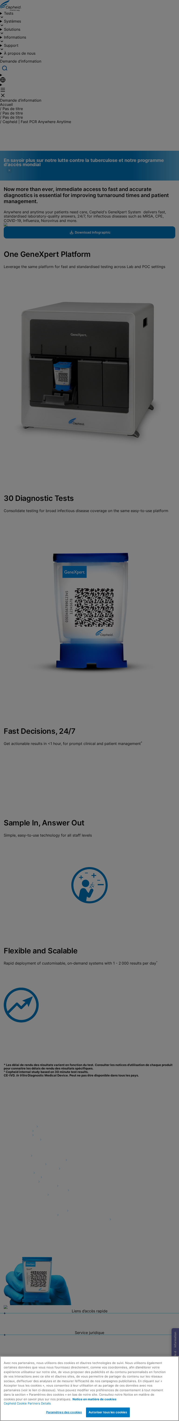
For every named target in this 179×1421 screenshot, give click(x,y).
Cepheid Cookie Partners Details (27, 1403)
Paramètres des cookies (64, 1412)
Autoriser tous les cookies (108, 1412)
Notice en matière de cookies (94, 1399)
